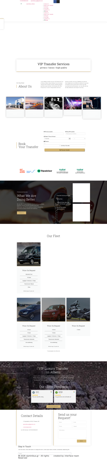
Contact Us (47, 9)
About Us (46, 4)
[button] (77, 397)
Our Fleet (46, 8)
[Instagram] (58, 1)
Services (46, 6)
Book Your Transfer (48, 5)
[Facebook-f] (55, 1)
